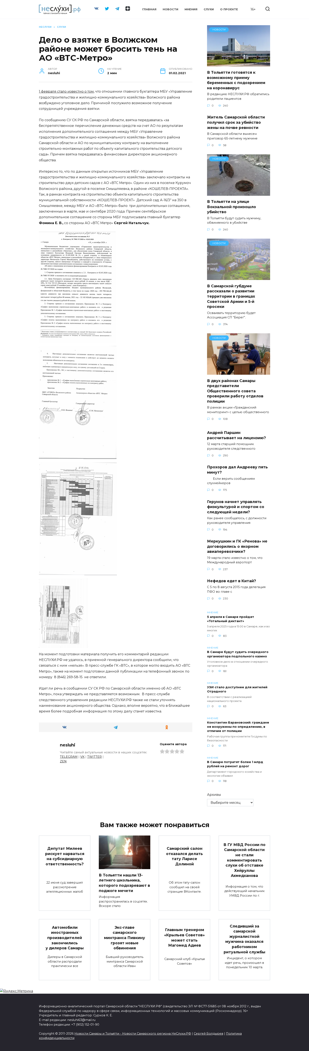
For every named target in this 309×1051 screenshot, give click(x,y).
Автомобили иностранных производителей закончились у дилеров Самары (65, 937)
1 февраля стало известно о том (66, 91)
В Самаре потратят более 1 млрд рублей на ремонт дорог (235, 764)
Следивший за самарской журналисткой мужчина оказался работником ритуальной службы (244, 939)
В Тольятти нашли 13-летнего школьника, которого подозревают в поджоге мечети (124, 883)
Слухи (209, 9)
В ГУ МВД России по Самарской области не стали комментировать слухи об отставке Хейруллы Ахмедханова (244, 860)
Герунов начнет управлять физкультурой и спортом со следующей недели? (235, 506)
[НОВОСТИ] (238, 64)
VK (82, 757)
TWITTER (94, 757)
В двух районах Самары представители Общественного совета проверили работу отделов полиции (235, 390)
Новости (170, 9)
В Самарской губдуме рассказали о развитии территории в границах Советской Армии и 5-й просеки (231, 296)
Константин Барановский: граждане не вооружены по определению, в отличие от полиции (238, 727)
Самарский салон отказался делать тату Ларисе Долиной (184, 856)
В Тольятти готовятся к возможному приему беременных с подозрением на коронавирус (236, 80)
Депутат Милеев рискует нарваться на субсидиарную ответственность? (64, 856)
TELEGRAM (69, 757)
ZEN (63, 761)
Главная (149, 9)
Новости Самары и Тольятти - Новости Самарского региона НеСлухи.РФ (132, 1033)
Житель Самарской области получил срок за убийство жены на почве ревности (236, 122)
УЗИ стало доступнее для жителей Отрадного (237, 690)
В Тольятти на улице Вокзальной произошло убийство (231, 206)
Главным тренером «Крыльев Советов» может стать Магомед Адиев (184, 937)
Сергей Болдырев (208, 1033)
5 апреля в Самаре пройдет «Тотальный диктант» (230, 619)
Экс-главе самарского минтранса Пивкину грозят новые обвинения (124, 937)
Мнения (191, 9)
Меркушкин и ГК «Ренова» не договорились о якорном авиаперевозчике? (237, 546)
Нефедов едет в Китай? (231, 581)
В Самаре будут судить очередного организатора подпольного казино (237, 654)
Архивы (214, 795)
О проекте (229, 9)
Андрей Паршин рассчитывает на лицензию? (236, 435)
